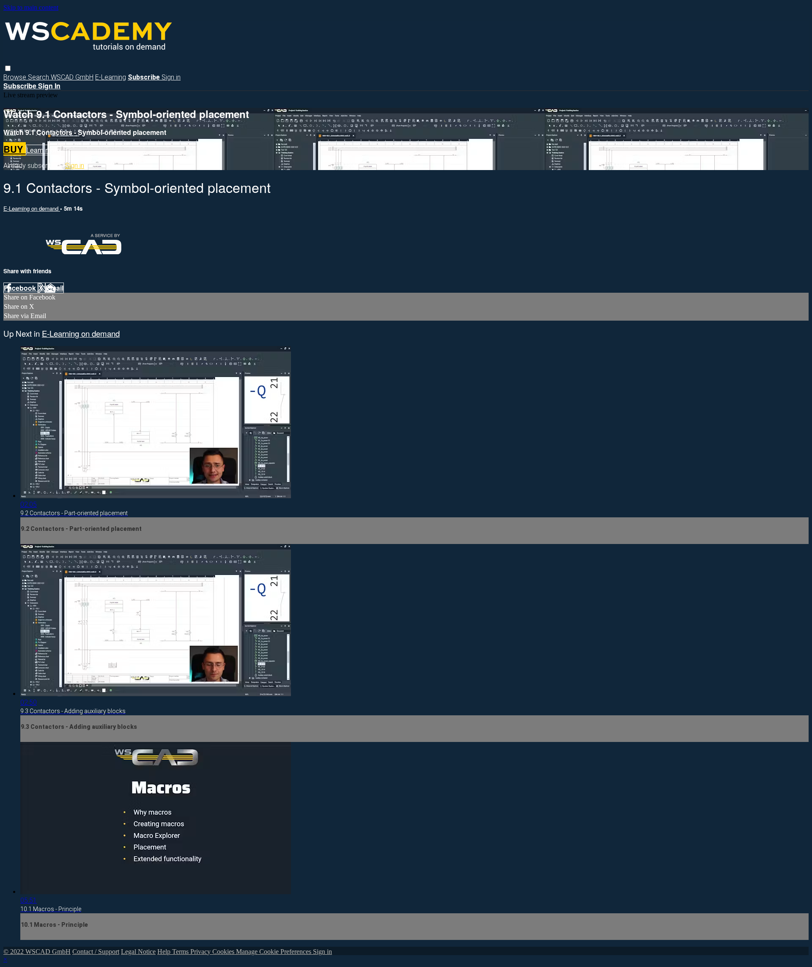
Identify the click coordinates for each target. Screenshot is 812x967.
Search (39, 77)
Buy (14, 149)
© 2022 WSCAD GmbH (37, 951)
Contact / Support (95, 951)
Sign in (171, 77)
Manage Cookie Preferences (274, 951)
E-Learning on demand (31, 208)
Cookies (224, 951)
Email (54, 288)
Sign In (49, 86)
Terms (181, 951)
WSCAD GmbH (72, 77)
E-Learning (110, 77)
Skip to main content (30, 7)
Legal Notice (138, 951)
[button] (8, 68)
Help (164, 951)
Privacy (201, 951)
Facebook (21, 288)
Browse (15, 77)
